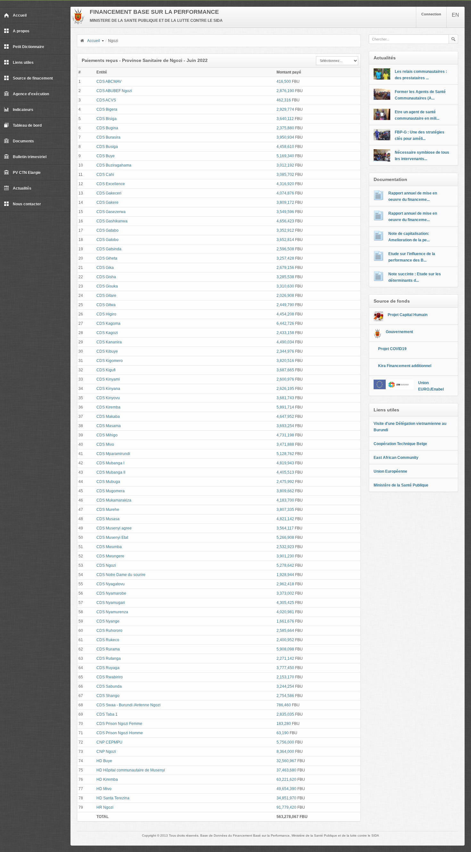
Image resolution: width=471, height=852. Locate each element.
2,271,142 (285, 658)
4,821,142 (285, 519)
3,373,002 (285, 593)
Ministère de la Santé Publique (401, 485)
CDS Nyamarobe (111, 593)
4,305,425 (285, 602)
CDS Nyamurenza (112, 612)
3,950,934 (285, 137)
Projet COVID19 (392, 349)
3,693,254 (285, 426)
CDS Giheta (106, 258)
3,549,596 (285, 212)
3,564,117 (285, 528)
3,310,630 (285, 286)
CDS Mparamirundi (113, 454)
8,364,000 (285, 751)
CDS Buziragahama (113, 165)
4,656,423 (285, 221)
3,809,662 (285, 491)
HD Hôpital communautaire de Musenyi (130, 770)
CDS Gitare (106, 295)
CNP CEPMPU (109, 742)
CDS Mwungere (110, 556)
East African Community (396, 457)
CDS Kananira (109, 342)
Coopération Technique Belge (400, 444)
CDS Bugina (107, 128)
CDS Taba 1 (107, 714)
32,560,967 (286, 761)
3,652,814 (285, 239)
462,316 (284, 100)
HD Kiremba (107, 779)
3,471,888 (285, 444)
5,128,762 (285, 454)
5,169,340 (285, 156)
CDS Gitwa (106, 305)
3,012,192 (285, 165)
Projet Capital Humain (407, 315)
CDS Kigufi (106, 370)
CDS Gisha (106, 277)
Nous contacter (27, 204)
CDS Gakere (107, 202)
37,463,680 (286, 770)
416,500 (284, 81)
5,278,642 (285, 565)
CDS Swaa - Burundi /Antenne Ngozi (128, 705)
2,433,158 (285, 333)
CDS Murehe (107, 509)
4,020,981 (285, 612)
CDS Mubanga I (110, 463)
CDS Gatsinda (108, 249)
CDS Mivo (105, 444)
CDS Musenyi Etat (112, 537)
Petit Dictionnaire (28, 47)
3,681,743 (285, 398)
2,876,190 (285, 91)
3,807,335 (285, 509)
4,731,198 (285, 435)
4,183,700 (285, 500)
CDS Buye (105, 156)
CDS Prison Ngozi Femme (119, 723)
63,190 (283, 733)
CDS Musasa (108, 519)
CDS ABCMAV (108, 81)
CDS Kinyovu (108, 398)
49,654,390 (286, 789)
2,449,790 (285, 305)
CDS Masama (108, 426)
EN (455, 15)
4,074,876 (285, 193)
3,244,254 (285, 686)
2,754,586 (285, 695)
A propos (21, 31)
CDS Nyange (108, 621)
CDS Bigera (106, 109)
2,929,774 (285, 109)
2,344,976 (285, 351)
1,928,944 (285, 574)
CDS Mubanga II (110, 472)
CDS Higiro (106, 314)
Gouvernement (399, 332)
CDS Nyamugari (110, 602)
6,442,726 (285, 323)
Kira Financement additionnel (404, 366)
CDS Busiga (107, 146)
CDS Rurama (108, 649)
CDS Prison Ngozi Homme (119, 733)
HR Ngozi (104, 807)
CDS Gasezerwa (111, 212)
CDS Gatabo (107, 230)
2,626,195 (285, 388)
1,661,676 (285, 621)
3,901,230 (285, 556)
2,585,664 (285, 630)
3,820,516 (285, 360)
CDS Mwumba (109, 547)
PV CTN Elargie (27, 172)
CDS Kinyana (108, 388)
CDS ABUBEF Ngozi (114, 91)
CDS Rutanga (108, 658)
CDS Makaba (108, 416)
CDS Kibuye (107, 351)
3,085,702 (285, 174)
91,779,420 (286, 807)
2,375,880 (285, 128)
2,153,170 (285, 677)
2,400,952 (285, 640)
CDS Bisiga (106, 118)
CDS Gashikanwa (112, 221)
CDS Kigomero (109, 360)
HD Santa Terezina (112, 798)
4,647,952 (285, 416)
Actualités (22, 188)
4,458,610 (285, 146)
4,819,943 (285, 463)
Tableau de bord (27, 125)
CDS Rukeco (107, 640)
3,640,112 (285, 118)
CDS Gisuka (107, 286)
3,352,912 (285, 230)
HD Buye (104, 761)
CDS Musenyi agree (114, 528)
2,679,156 (285, 267)
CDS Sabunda (109, 686)
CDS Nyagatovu (110, 584)
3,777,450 (285, 668)
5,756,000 (285, 742)
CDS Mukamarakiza (113, 500)
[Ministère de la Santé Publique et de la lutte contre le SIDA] (78, 23)
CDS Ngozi (106, 565)
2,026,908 (285, 295)
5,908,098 (285, 649)
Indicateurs (23, 110)
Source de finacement (33, 78)
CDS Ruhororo (109, 630)
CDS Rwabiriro (109, 677)
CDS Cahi (105, 174)
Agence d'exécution (31, 94)
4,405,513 (285, 472)
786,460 (284, 705)
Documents (23, 141)
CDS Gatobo (107, 239)
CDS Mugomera (110, 491)
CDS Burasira (108, 137)
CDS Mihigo (107, 435)
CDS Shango (108, 695)
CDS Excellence (110, 184)
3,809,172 (285, 202)
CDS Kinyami (108, 379)
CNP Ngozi (106, 751)
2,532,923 (285, 547)
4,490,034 (285, 342)
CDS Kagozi (107, 333)
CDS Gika (105, 267)
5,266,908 (285, 537)
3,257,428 (285, 258)
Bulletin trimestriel (29, 157)
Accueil (20, 15)
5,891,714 (285, 407)
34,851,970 (286, 798)
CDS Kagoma (108, 323)
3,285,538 (285, 277)
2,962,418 (285, 584)
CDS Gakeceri (108, 193)
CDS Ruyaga (108, 668)
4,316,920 (285, 184)
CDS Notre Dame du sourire (120, 574)
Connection (431, 14)
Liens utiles (23, 62)
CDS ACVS (106, 100)
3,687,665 (285, 370)
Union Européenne (390, 471)
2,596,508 (285, 249)
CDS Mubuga (108, 481)
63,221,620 (286, 779)
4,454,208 (285, 314)
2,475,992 (285, 481)
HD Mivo (104, 789)
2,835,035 (285, 714)
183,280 (284, 723)
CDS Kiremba (108, 407)
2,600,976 (285, 379)
